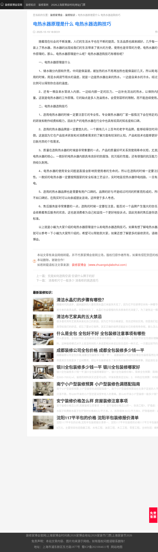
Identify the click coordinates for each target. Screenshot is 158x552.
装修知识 (31, 4)
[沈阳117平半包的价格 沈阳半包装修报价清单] (43, 422)
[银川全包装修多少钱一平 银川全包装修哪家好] (43, 372)
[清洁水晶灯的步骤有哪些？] (43, 304)
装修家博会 (56, 15)
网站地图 (116, 547)
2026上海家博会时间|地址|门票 (68, 4)
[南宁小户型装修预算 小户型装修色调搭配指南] (43, 388)
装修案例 (43, 4)
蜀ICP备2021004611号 (95, 547)
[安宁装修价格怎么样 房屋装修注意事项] (43, 405)
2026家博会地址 (80, 535)
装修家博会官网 (13, 4)
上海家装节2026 (122, 535)
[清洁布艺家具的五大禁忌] (43, 321)
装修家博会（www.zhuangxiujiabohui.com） (100, 265)
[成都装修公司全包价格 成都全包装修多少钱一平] (43, 355)
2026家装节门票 (101, 535)
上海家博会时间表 (58, 535)
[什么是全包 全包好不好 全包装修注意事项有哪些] (43, 338)
